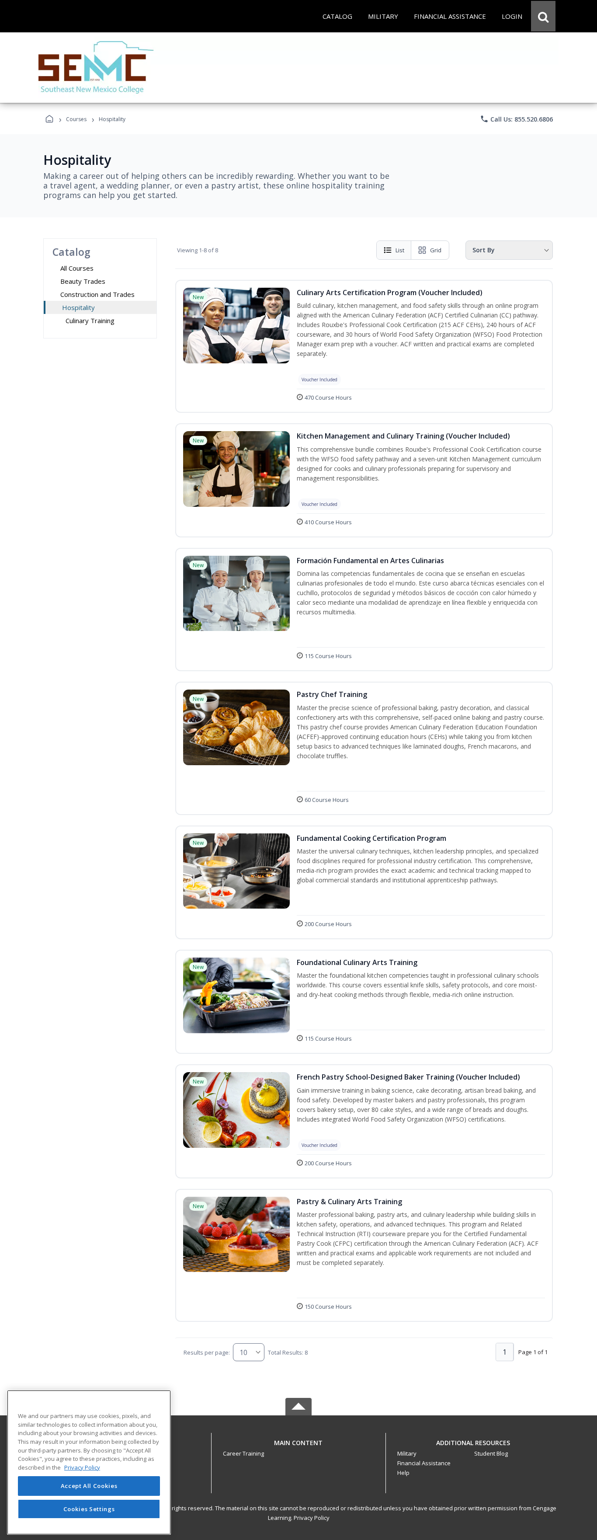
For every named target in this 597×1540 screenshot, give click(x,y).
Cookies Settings (89, 1508)
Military (407, 1453)
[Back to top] (298, 1447)
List (400, 250)
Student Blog (491, 1453)
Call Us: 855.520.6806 (516, 119)
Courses (76, 119)
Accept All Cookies (89, 1486)
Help (403, 1473)
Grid (435, 250)
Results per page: (207, 1352)
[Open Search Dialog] (543, 16)
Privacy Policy (312, 1518)
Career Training (243, 1453)
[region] (89, 1462)
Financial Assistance (424, 1463)
